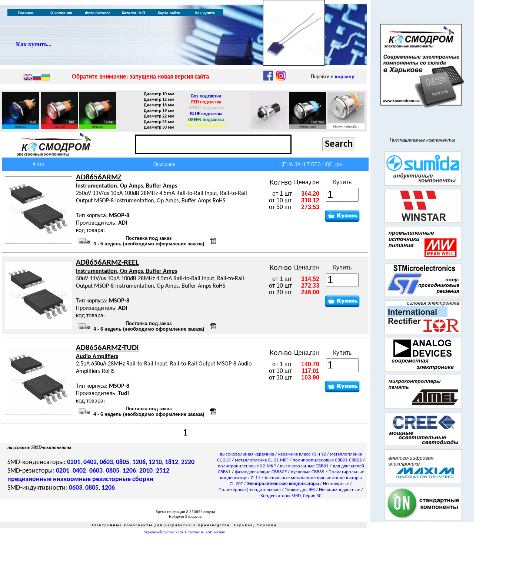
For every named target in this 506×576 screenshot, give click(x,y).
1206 (139, 462)
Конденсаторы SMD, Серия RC (291, 495)
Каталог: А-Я (133, 13)
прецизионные (29, 479)
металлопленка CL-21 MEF (262, 460)
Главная (25, 13)
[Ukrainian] (45, 78)
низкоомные (72, 479)
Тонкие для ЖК (300, 489)
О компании (61, 13)
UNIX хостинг (189, 532)
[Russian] (36, 78)
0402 (90, 462)
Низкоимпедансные (339, 489)
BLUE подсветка (206, 114)
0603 (106, 462)
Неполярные (336, 483)
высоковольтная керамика (247, 454)
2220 (187, 462)
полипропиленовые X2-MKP (247, 466)
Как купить (205, 13)
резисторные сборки (122, 479)
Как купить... (33, 44)
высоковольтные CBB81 (304, 466)
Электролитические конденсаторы (283, 483)
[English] (27, 78)
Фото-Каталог (97, 13)
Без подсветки (206, 96)
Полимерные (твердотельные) (250, 489)
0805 (122, 462)
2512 (162, 470)
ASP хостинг (215, 532)
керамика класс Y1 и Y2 (302, 454)
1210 (155, 462)
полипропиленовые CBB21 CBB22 (327, 460)
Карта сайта (169, 13)
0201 (73, 462)
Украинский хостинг (159, 532)
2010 (146, 470)
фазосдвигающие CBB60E (261, 472)
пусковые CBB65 (307, 472)
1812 (171, 462)
